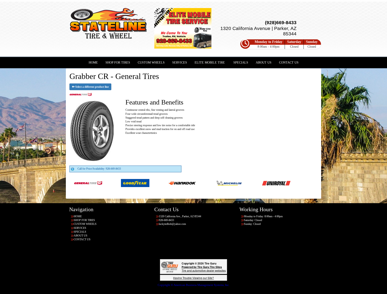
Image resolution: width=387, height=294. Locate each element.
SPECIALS (240, 62)
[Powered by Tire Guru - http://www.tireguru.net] (169, 266)
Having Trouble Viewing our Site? (193, 278)
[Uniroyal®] (253, 182)
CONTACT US (289, 62)
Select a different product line (92, 86)
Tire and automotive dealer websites (204, 268)
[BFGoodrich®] (314, 182)
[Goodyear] (112, 182)
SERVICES (179, 62)
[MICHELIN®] (206, 182)
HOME (93, 62)
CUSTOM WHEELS (151, 62)
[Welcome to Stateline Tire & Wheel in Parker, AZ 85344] (108, 24)
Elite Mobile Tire (210, 62)
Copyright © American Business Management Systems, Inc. (194, 285)
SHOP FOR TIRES (117, 62)
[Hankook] (159, 182)
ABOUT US (263, 62)
